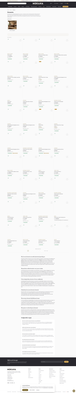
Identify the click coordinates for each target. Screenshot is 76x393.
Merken (29, 370)
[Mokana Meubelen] (38, 3)
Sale (44, 6)
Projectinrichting (62, 373)
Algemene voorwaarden (52, 376)
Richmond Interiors (41, 370)
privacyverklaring (51, 387)
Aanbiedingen (48, 6)
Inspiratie (59, 6)
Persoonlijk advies (65, 6)
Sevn (39, 373)
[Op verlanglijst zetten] (20, 40)
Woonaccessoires (34, 6)
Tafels (19, 6)
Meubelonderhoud (62, 377)
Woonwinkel (67, 0)
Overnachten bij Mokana (63, 381)
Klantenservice (62, 0)
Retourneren (51, 373)
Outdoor (40, 6)
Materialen (61, 376)
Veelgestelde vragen (51, 370)
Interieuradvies (62, 374)
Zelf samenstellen (62, 370)
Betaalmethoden (51, 374)
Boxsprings (54, 6)
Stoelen (15, 6)
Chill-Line (40, 376)
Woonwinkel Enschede (63, 380)
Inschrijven (66, 361)
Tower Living (40, 380)
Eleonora (40, 377)
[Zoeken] (25, 3)
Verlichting (27, 6)
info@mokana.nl (9, 376)
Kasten (23, 6)
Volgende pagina (46, 250)
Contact (50, 377)
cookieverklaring (45, 387)
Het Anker (40, 374)
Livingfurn (40, 381)
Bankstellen (10, 6)
